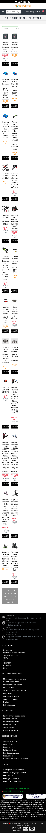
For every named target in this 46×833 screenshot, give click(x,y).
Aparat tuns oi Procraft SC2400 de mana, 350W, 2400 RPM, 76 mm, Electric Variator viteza (14, 135)
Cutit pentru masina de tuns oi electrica (14, 312)
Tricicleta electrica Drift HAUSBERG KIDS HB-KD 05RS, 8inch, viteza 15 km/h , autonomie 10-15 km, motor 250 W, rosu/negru (5, 457)
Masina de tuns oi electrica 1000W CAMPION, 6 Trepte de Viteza (14, 180)
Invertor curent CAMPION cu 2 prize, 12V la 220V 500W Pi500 (6, 130)
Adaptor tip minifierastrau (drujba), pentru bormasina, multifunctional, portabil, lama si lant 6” (14, 507)
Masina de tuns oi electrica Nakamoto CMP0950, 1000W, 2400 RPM (14, 222)
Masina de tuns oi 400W (5, 175)
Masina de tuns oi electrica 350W (5, 219)
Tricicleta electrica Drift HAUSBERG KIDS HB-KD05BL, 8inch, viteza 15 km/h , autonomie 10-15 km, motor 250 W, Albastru (14, 457)
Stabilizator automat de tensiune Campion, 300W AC (14, 47)
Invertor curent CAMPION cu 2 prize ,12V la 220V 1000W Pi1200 (15, 87)
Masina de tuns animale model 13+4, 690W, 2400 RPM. (5, 315)
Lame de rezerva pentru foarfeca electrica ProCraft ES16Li (5, 559)
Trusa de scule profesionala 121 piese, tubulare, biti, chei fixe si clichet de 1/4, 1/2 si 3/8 (15, 561)
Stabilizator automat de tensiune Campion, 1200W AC (5, 47)
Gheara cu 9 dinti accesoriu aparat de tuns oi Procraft (15, 354)
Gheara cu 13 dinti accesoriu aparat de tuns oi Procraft (5, 355)
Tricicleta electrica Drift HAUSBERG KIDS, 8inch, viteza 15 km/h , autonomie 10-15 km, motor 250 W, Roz (5, 511)
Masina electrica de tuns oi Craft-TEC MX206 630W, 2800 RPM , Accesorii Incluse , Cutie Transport (5, 268)
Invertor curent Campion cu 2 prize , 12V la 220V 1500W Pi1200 (5, 89)
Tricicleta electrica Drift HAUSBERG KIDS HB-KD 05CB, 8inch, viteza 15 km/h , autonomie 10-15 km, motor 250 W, (14, 400)
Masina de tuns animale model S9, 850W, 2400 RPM (15, 264)
